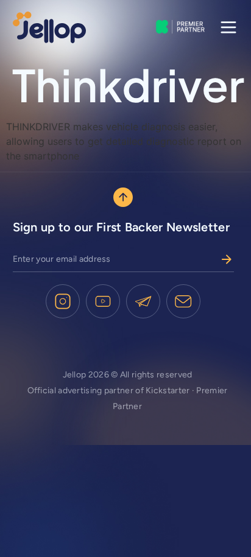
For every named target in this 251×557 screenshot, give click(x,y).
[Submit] (226, 259)
